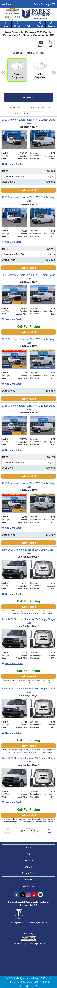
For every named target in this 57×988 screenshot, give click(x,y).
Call (28, 26)
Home (28, 847)
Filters (30, 97)
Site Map (29, 866)
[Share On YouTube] (34, 894)
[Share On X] (22, 894)
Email (40, 45)
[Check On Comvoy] (40, 894)
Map (6, 26)
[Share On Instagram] (28, 894)
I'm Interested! (28, 190)
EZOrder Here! (28, 986)
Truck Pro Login (28, 885)
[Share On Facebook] (16, 894)
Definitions (28, 860)
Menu (9, 4)
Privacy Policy (28, 873)
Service (51, 26)
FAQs (28, 853)
